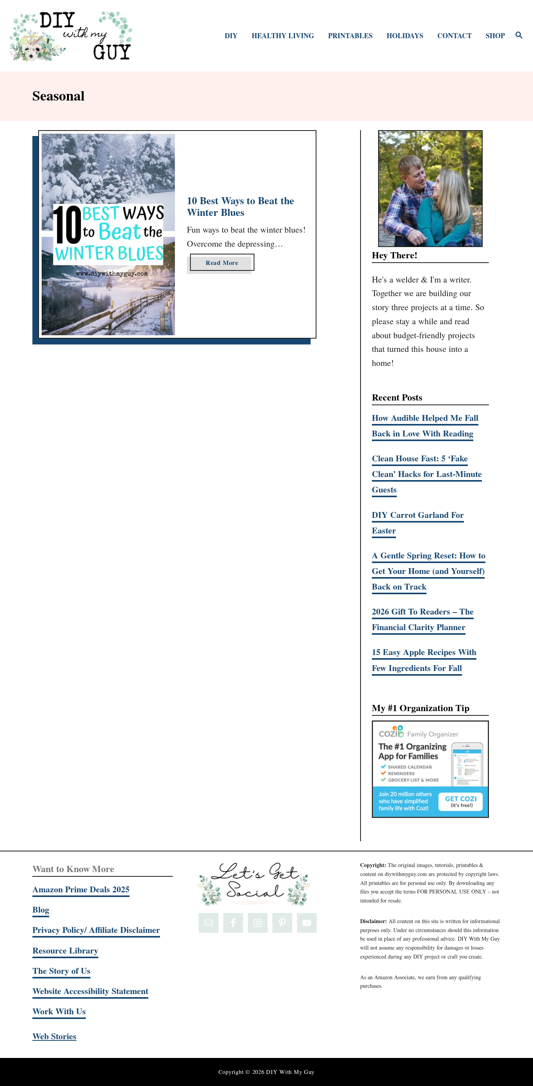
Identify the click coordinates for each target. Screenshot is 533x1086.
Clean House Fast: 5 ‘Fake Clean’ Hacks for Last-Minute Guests (427, 474)
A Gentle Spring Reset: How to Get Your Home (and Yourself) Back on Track (428, 571)
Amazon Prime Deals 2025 (81, 889)
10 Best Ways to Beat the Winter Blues (240, 206)
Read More (225, 264)
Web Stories (54, 1035)
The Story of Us (61, 970)
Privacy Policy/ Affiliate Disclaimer (96, 929)
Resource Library (65, 950)
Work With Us (59, 1011)
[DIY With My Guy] (70, 35)
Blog (40, 909)
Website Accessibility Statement (90, 990)
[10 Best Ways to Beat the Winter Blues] (108, 234)
